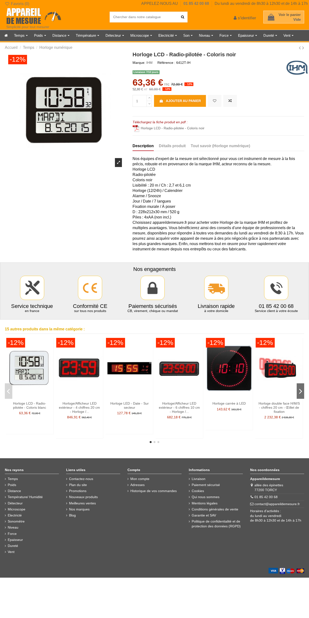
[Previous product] (300, 48)
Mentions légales (205, 503)
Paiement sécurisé (206, 485)
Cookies (198, 491)
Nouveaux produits (83, 497)
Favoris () (19, 4)
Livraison (198, 479)
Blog (72, 515)
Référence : (166, 63)
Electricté (15, 515)
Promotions (77, 491)
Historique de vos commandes (153, 491)
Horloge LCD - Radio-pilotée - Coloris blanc (29, 405)
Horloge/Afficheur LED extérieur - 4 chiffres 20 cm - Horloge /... (79, 407)
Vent (11, 552)
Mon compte (139, 479)
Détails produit (172, 146)
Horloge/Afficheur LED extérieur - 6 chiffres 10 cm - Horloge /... (179, 407)
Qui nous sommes (205, 497)
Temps (13, 479)
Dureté (13, 546)
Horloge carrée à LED (229, 403)
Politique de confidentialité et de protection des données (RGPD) (216, 523)
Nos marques (79, 509)
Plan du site (78, 485)
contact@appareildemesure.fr (277, 504)
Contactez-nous (81, 479)
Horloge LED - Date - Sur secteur (129, 405)
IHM (149, 63)
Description (143, 146)
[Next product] (303, 48)
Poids (12, 485)
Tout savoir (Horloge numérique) (220, 146)
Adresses (137, 485)
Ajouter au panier (183, 101)
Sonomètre (16, 521)
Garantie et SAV (204, 515)
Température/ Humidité (25, 497)
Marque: (139, 63)
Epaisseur (15, 540)
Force (12, 534)
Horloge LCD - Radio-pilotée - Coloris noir (172, 128)
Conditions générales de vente (215, 509)
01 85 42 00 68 (196, 3)
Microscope (16, 509)
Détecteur (15, 503)
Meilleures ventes (82, 503)
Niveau (13, 527)
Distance (14, 491)
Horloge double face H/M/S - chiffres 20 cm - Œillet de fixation (279, 407)
